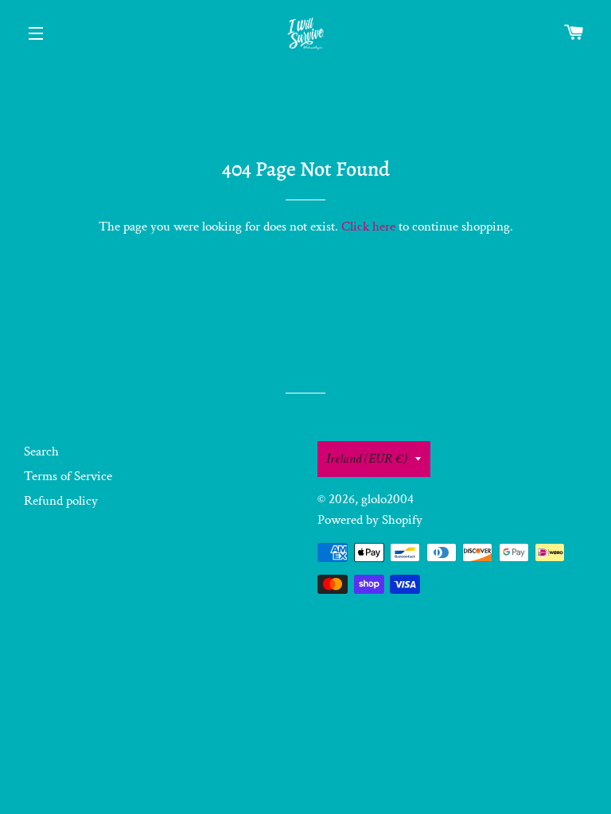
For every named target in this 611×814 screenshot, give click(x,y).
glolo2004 (387, 499)
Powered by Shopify (369, 520)
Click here (368, 226)
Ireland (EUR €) (366, 458)
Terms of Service (68, 476)
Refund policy (61, 501)
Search (41, 451)
